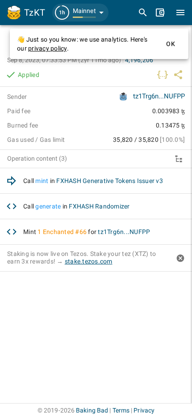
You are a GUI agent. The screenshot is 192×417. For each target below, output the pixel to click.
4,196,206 (139, 60)
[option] (96, 181)
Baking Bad (92, 410)
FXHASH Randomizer (99, 206)
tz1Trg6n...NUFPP (159, 96)
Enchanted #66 (65, 231)
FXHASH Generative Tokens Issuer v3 (109, 180)
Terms (121, 410)
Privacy (144, 410)
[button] (80, 12)
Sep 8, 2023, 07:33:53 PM (64, 60)
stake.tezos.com (89, 261)
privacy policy (47, 48)
